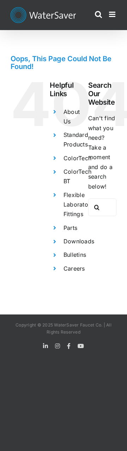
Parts (70, 227)
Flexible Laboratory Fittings (78, 204)
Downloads (79, 241)
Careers (74, 268)
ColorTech (77, 158)
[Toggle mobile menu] (112, 14)
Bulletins (75, 254)
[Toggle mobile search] (98, 14)
